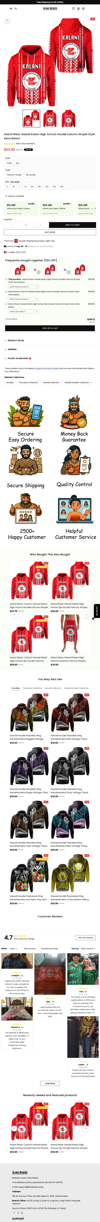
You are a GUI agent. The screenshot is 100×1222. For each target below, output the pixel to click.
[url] (47, 368)
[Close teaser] (93, 618)
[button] (97, 611)
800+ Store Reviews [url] (25, 143)
